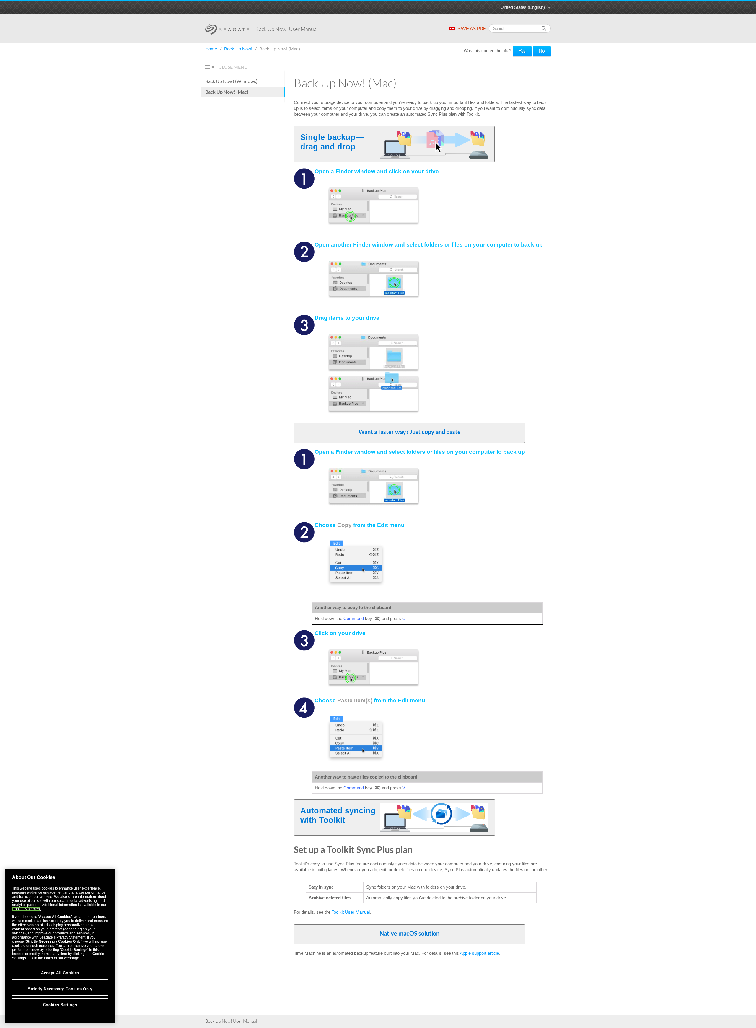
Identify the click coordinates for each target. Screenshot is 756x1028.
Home (211, 48)
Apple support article (479, 953)
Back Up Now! (238, 48)
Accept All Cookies (60, 973)
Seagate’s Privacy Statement (62, 937)
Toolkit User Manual (351, 912)
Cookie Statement (26, 909)
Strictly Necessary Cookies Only (60, 989)
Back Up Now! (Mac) (226, 91)
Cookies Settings (60, 1005)
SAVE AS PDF (471, 28)
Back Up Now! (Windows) (231, 81)
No (542, 50)
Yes (522, 50)
